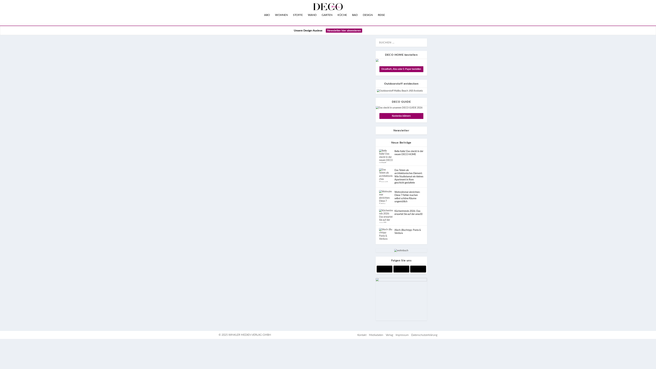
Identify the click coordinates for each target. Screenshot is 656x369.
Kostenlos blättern (401, 116)
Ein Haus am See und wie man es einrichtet (284, 259)
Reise (381, 15)
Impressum (402, 335)
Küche (342, 15)
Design (368, 15)
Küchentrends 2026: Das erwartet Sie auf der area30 (408, 212)
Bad (355, 15)
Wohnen (281, 15)
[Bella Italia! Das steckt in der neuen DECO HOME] (386, 156)
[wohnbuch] (401, 250)
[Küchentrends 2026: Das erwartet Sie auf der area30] (386, 216)
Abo (267, 15)
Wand (312, 15)
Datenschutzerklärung (424, 335)
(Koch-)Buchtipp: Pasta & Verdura (407, 231)
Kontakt (361, 335)
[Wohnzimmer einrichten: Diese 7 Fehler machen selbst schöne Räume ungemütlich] (386, 197)
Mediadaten (376, 335)
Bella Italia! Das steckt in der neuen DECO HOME (408, 153)
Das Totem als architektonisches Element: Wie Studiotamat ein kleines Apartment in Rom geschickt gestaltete (408, 176)
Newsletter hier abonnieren (344, 30)
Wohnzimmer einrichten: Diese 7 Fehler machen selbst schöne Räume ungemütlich (407, 197)
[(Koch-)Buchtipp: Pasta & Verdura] (386, 235)
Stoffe (298, 15)
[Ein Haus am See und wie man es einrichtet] (300, 145)
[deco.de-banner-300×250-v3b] (401, 280)
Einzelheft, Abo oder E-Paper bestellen (401, 69)
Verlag (389, 335)
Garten (327, 15)
